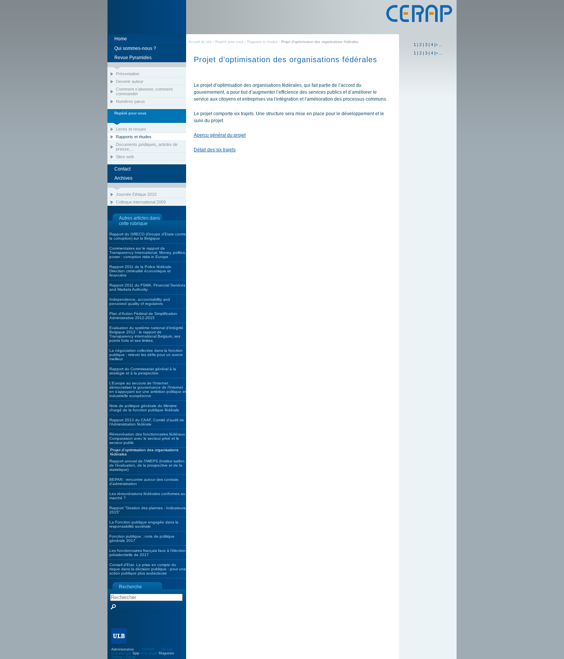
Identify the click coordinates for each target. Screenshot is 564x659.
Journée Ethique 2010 (136, 194)
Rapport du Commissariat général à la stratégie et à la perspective (142, 371)
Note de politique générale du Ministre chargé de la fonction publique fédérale (144, 408)
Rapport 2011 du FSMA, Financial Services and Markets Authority (147, 287)
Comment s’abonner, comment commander (144, 91)
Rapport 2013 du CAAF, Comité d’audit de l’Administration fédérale (146, 422)
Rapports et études (134, 136)
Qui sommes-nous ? (135, 48)
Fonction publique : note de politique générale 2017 (142, 538)
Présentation (127, 73)
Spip (135, 653)
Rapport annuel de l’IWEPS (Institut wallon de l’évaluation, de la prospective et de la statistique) (147, 465)
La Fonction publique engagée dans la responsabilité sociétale (143, 524)
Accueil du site (200, 42)
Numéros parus (130, 101)
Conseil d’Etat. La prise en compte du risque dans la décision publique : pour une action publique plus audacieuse (147, 569)
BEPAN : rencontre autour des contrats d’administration (143, 481)
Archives (123, 178)
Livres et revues (131, 129)
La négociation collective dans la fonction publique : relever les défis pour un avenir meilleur (146, 354)
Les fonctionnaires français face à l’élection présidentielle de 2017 (147, 552)
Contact (122, 169)
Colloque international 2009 (141, 202)
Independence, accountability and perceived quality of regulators (139, 301)
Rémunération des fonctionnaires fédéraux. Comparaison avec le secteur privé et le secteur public (147, 438)
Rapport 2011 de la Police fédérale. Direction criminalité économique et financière (140, 271)
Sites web (125, 156)
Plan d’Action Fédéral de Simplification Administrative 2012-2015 (143, 315)
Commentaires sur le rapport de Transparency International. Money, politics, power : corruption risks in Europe (147, 252)
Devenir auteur (129, 81)
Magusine (166, 653)
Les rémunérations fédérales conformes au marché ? (147, 496)
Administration (122, 649)
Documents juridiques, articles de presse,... (147, 146)
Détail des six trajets (215, 149)
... (440, 44)
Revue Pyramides (133, 57)
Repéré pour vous (230, 42)
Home (120, 38)
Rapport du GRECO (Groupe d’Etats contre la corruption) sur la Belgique (147, 236)
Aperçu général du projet (220, 135)
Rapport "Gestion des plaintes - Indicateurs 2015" (147, 510)
